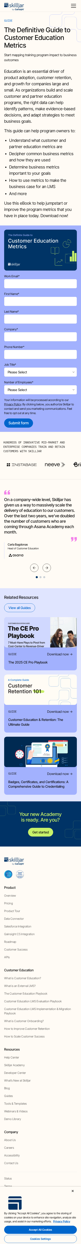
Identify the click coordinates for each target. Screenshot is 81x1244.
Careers (9, 1147)
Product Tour (12, 911)
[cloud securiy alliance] (20, 874)
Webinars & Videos (16, 1111)
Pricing (8, 903)
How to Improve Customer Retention (27, 1028)
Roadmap (10, 941)
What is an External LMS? (20, 986)
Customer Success (16, 949)
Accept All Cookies (40, 1229)
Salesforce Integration (17, 926)
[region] (40, 1215)
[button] (73, 6)
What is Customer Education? (22, 978)
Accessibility (12, 1155)
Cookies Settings (40, 1238)
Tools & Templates (15, 1103)
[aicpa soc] (8, 874)
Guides (8, 1096)
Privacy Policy (12, 404)
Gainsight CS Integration (19, 934)
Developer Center (15, 1072)
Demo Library (12, 1119)
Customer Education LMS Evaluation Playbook (33, 1001)
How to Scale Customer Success (24, 1036)
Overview (10, 895)
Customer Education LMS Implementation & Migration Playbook (37, 1011)
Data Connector (14, 918)
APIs (7, 957)
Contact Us (11, 1163)
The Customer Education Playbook (25, 993)
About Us (10, 1140)
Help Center (11, 1057)
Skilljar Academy (14, 1065)
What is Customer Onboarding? (24, 1021)
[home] (14, 6)
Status (8, 1178)
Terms (8, 1186)
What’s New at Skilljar (17, 1080)
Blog (7, 1088)
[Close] (72, 1191)
